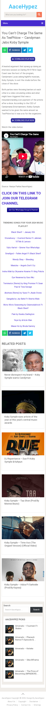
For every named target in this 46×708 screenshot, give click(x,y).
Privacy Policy (12, 705)
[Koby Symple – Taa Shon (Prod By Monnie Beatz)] (23, 485)
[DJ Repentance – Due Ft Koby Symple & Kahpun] (23, 443)
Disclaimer (34, 701)
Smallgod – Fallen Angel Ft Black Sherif (23, 253)
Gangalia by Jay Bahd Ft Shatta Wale (23, 299)
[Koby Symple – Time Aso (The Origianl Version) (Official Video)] (23, 527)
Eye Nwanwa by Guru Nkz (23, 277)
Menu (5, 23)
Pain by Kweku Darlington (23, 314)
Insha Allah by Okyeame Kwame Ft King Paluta (23, 271)
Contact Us (26, 705)
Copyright (22, 701)
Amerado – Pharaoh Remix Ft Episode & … (25, 638)
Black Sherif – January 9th (23, 232)
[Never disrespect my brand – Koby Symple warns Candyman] (23, 359)
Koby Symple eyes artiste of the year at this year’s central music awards (20, 419)
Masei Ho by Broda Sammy (23, 326)
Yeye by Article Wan (23, 320)
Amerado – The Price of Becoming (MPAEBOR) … (26, 672)
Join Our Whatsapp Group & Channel (23, 210)
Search (6, 605)
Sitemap (37, 705)
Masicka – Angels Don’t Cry (23, 265)
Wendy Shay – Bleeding (23, 259)
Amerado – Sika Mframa (27, 660)
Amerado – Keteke (24, 648)
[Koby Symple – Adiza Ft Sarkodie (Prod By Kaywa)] (23, 569)
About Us (11, 701)
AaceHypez (23, 6)
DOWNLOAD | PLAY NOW (24, 59)
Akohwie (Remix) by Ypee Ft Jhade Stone (23, 293)
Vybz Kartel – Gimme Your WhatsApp (23, 247)
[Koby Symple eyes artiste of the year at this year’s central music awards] (23, 401)
